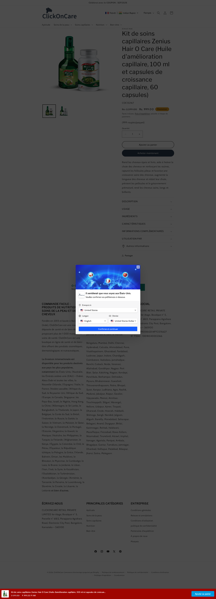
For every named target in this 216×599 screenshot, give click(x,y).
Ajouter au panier (203, 594)
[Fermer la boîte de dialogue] (138, 267)
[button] (108, 310)
